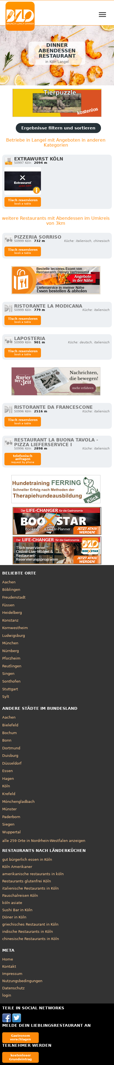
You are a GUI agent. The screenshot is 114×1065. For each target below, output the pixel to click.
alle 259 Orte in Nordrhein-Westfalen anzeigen (43, 841)
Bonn (6, 740)
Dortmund (11, 748)
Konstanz (10, 620)
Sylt (5, 696)
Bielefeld (10, 725)
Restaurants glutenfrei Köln (26, 881)
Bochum (9, 733)
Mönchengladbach (18, 802)
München (10, 643)
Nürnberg (10, 651)
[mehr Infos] (22, 181)
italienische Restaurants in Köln (30, 888)
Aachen (8, 582)
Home (7, 959)
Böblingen (11, 590)
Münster (9, 809)
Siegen (8, 824)
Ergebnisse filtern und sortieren (58, 128)
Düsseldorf (12, 763)
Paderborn (11, 817)
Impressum (12, 974)
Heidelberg (12, 613)
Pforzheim (11, 658)
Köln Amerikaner (17, 867)
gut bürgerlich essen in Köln (27, 859)
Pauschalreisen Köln (20, 895)
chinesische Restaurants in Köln (30, 939)
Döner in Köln (14, 917)
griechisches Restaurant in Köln (30, 924)
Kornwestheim (15, 628)
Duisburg (10, 756)
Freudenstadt (13, 597)
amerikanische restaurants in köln (33, 874)
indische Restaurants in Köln (27, 931)
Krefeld (8, 794)
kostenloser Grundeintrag (20, 1057)
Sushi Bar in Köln (17, 910)
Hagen (8, 779)
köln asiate (12, 903)
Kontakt (9, 966)
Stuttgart (10, 689)
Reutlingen (11, 666)
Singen (8, 673)
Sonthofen (11, 681)
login (6, 995)
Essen (7, 771)
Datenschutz (13, 988)
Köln (6, 786)
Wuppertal (11, 832)
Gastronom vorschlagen (20, 1037)
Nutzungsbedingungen (22, 981)
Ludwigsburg (13, 636)
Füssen (8, 605)
